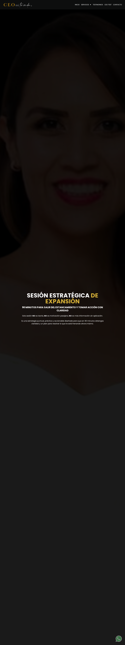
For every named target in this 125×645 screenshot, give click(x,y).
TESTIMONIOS (98, 5)
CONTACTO (117, 5)
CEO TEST (108, 5)
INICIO (77, 5)
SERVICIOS (85, 5)
